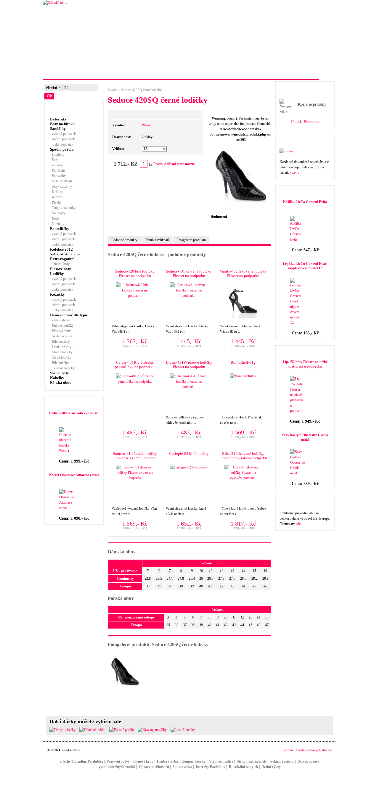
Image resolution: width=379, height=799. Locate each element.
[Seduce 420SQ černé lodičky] (241, 206)
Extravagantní (62, 259)
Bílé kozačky (60, 341)
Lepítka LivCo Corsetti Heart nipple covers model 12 (305, 266)
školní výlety (271, 767)
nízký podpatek (61, 144)
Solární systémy (282, 761)
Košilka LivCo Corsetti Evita (305, 202)
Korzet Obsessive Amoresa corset (74, 475)
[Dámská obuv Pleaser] (55, 3)
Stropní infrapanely (252, 761)
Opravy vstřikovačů (154, 767)
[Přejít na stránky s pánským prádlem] (121, 730)
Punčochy (58, 170)
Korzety (56, 197)
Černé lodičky (60, 357)
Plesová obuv (60, 331)
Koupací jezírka (193, 761)
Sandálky (58, 128)
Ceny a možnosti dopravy (113, 72)
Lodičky (57, 273)
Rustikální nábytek (243, 767)
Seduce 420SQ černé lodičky (141, 90)
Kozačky (57, 294)
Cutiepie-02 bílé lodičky (189, 453)
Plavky (56, 202)
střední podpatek (62, 139)
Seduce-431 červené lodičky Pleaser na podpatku (189, 273)
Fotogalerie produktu (191, 240)
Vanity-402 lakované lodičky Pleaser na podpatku (243, 273)
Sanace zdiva (182, 767)
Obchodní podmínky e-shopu (285, 72)
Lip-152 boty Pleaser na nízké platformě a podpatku (305, 364)
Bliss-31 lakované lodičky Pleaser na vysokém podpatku (243, 455)
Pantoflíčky (59, 228)
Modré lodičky (61, 352)
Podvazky (58, 176)
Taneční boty (60, 264)
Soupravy (57, 213)
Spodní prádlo (62, 149)
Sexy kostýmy (61, 186)
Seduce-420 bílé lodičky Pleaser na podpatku (135, 273)
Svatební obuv (61, 336)
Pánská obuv (60, 382)
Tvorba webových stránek (313, 750)
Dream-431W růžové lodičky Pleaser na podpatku (189, 364)
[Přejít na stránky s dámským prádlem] (92, 730)
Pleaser (147, 125)
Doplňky (57, 154)
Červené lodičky (62, 368)
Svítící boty (59, 373)
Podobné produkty (124, 240)
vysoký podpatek (63, 134)
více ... (294, 172)
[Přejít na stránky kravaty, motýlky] (152, 730)
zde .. (299, 524)
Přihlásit (296, 121)
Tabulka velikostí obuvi (172, 72)
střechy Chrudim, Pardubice (81, 761)
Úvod (112, 90)
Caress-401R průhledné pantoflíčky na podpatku (135, 364)
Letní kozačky (60, 347)
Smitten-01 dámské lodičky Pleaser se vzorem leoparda (135, 455)
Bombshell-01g (243, 362)
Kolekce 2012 (61, 249)
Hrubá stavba (167, 761)
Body (55, 218)
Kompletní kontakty (226, 72)
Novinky (57, 224)
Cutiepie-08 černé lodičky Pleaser (74, 413)
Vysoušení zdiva (221, 761)
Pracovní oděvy (118, 761)
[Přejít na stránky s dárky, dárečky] (62, 730)
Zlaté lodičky (60, 320)
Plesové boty (60, 269)
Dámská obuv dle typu (68, 315)
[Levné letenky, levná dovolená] (183, 730)
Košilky (56, 192)
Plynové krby (143, 761)
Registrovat (311, 121)
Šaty (54, 160)
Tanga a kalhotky (63, 208)
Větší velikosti (61, 181)
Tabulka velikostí (157, 240)
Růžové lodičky (62, 325)
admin (288, 750)
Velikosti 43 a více (65, 254)
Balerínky (58, 119)
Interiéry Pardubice (210, 767)
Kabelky (57, 378)
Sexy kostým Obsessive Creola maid (305, 437)
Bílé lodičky (59, 363)
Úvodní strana (63, 72)
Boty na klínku (62, 124)
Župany (56, 165)
